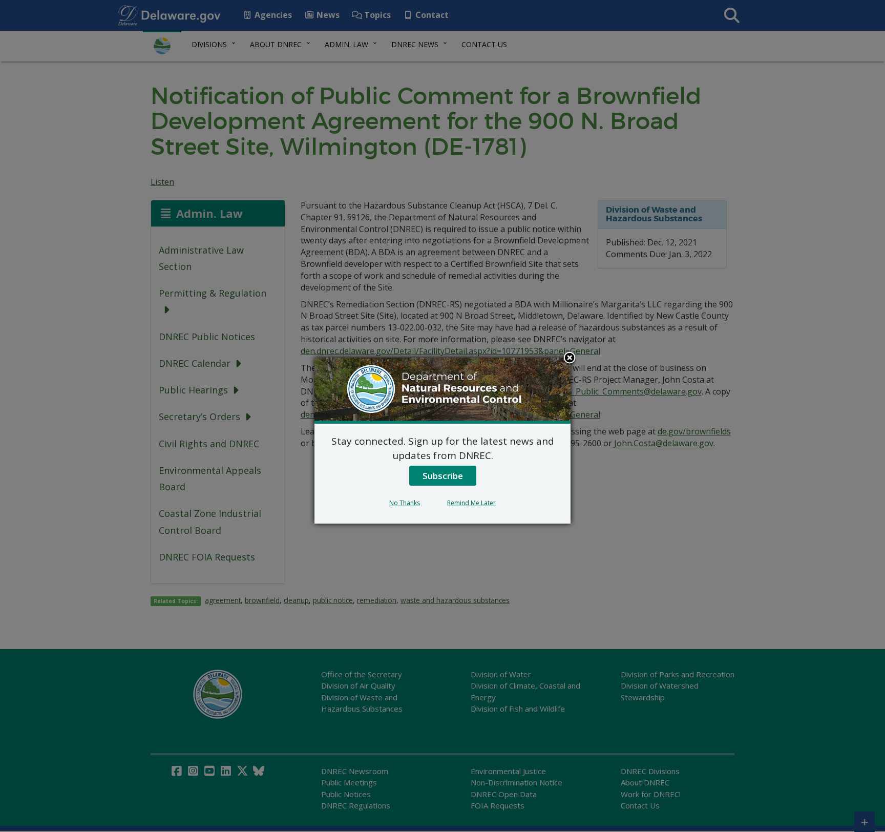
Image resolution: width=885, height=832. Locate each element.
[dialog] (442, 441)
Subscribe (443, 476)
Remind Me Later (471, 502)
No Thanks (404, 502)
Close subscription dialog (569, 358)
